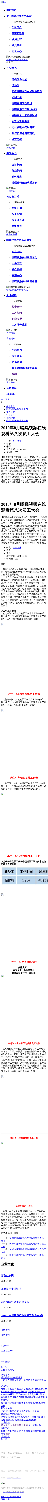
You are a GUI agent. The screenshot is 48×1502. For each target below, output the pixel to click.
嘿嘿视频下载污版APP (24, 109)
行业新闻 (17, 170)
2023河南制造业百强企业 (15, 1302)
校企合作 (17, 306)
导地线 (15, 85)
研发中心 (17, 51)
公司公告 (17, 226)
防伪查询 (17, 362)
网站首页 (11, 10)
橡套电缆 (17, 139)
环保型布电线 (19, 79)
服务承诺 (17, 356)
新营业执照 (7, 1275)
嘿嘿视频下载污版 (22, 103)
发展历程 (17, 39)
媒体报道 (17, 176)
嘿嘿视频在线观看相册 (24, 281)
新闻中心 (11, 153)
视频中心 (17, 275)
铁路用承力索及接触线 (24, 115)
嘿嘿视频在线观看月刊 (24, 257)
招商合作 (17, 350)
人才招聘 (11, 295)
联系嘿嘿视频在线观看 (24, 368)
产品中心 (11, 68)
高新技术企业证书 (11, 1288)
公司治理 (17, 208)
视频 (14, 374)
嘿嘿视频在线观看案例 (24, 182)
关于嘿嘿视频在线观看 (19, 16)
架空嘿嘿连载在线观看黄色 (27, 91)
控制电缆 (17, 97)
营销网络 (11, 388)
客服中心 (11, 338)
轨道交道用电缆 (20, 121)
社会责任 (17, 269)
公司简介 (17, 27)
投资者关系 (12, 196)
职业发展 (17, 318)
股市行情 (17, 214)
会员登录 (5, 399)
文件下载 (17, 263)
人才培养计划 (19, 324)
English (10, 393)
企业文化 (17, 251)
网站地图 (5, 1499)
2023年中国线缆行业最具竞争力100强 (22, 1315)
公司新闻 (17, 164)
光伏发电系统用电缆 (23, 127)
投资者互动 (18, 220)
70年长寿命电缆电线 (23, 133)
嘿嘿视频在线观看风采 (19, 240)
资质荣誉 (17, 45)
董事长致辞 (18, 33)
